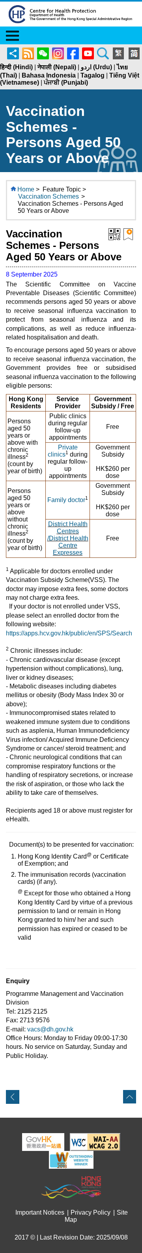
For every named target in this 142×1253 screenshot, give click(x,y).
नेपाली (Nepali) (56, 67)
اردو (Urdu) (96, 67)
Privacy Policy (90, 1212)
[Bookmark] (128, 233)
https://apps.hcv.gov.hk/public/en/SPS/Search (69, 633)
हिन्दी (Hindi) (16, 67)
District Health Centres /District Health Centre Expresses (67, 538)
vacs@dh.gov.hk (50, 1029)
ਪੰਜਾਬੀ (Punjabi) (66, 82)
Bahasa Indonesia (49, 75)
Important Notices (39, 1212)
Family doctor (66, 500)
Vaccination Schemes (48, 196)
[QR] (114, 233)
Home (25, 189)
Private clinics (63, 451)
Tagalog (92, 75)
